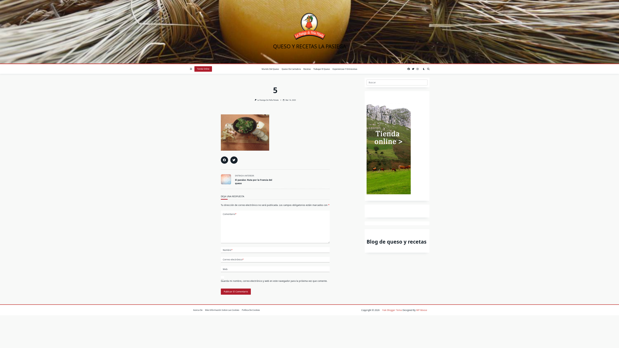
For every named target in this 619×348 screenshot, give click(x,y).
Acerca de (197, 310)
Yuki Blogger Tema (392, 310)
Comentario (229, 214)
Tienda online (203, 69)
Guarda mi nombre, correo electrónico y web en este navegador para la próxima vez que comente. (274, 280)
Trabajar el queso (321, 69)
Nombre (227, 249)
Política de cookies (251, 310)
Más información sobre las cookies (222, 310)
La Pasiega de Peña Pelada (268, 100)
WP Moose (421, 310)
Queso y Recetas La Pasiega (309, 46)
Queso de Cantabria (291, 69)
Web (225, 269)
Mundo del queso (270, 69)
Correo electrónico (233, 259)
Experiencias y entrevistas (345, 69)
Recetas (307, 69)
